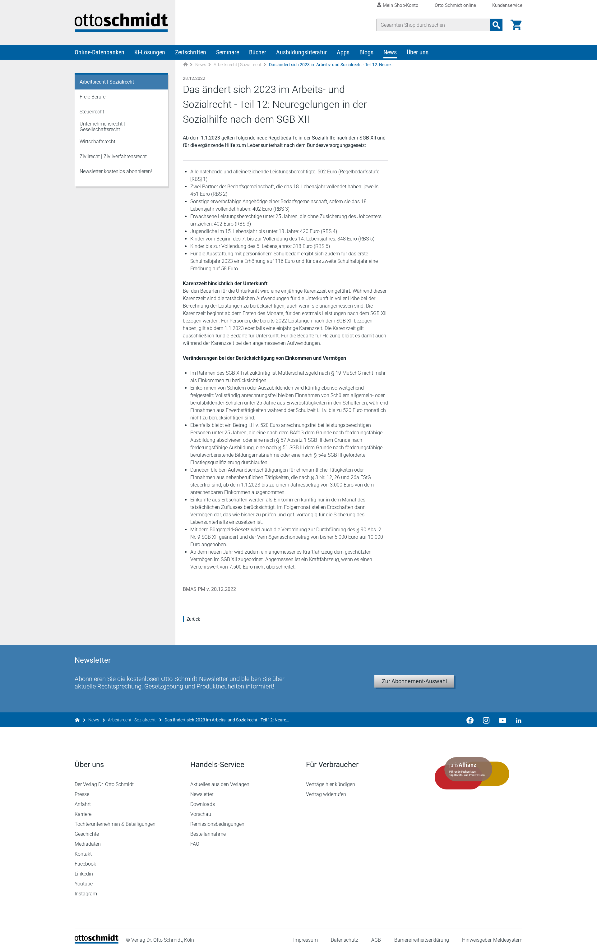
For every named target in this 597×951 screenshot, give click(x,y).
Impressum (305, 940)
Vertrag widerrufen (326, 794)
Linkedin (84, 874)
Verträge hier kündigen (330, 784)
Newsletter (201, 794)
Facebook (85, 864)
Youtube (84, 884)
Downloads (202, 804)
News (390, 52)
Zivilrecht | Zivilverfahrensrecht (113, 156)
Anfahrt (83, 804)
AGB (376, 940)
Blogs (366, 52)
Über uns (417, 52)
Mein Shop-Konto (401, 5)
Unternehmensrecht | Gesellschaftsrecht (102, 126)
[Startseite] (96, 942)
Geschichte (87, 834)
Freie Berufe (92, 97)
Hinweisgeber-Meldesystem (492, 940)
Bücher (257, 52)
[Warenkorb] (516, 25)
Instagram (86, 894)
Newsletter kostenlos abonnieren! (116, 171)
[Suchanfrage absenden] (496, 25)
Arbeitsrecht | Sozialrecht (237, 64)
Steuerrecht (92, 112)
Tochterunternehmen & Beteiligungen (115, 824)
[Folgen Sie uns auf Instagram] (486, 720)
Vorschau (200, 814)
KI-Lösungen (149, 52)
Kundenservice (507, 5)
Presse (82, 794)
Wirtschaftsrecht (97, 141)
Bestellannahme (208, 834)
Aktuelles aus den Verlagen (219, 784)
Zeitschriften (190, 52)
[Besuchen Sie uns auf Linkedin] (516, 720)
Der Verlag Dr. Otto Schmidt (104, 784)
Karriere (83, 814)
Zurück (193, 619)
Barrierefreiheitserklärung (421, 940)
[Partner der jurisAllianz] (472, 773)
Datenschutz (344, 940)
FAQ (194, 844)
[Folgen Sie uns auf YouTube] (502, 720)
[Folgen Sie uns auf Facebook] (470, 720)
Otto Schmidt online (455, 5)
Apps (343, 52)
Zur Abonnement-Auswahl (414, 681)
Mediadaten (88, 844)
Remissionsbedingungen (217, 824)
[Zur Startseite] (185, 65)
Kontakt (83, 854)
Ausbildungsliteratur (301, 52)
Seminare (227, 52)
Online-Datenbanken (99, 52)
